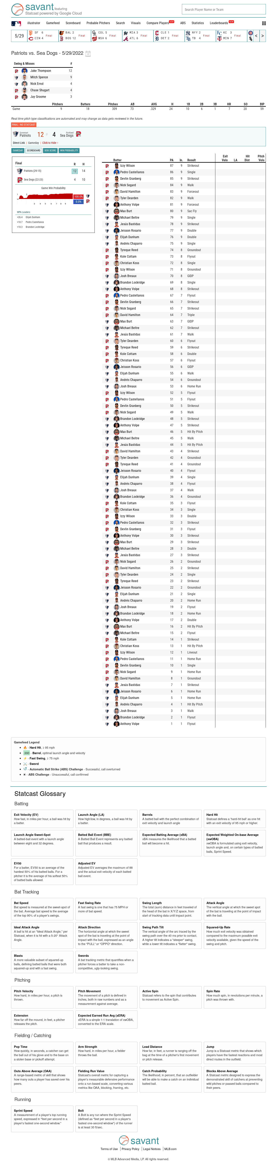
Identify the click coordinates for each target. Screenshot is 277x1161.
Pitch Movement (89, 991)
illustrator (33, 23)
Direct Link (19, 143)
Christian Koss (129, 263)
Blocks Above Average (222, 1071)
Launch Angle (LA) (91, 815)
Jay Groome (38, 97)
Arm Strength (87, 1047)
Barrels (147, 815)
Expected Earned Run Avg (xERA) (101, 1015)
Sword (34, 764)
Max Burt (126, 211)
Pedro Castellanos (132, 172)
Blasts (18, 956)
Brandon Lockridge (132, 282)
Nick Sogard (128, 185)
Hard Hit (35, 747)
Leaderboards (221, 23)
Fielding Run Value (91, 1071)
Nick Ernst (37, 84)
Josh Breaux (128, 276)
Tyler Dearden (129, 198)
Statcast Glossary (40, 793)
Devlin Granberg (130, 179)
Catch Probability (154, 1071)
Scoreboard (73, 23)
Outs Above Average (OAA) (33, 1071)
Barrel (36, 753)
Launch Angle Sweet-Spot (32, 835)
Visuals (136, 23)
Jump (210, 1047)
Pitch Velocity (23, 991)
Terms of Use (110, 1149)
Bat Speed (21, 903)
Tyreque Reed (129, 250)
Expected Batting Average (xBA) (164, 835)
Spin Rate (213, 991)
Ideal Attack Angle (26, 927)
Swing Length (152, 903)
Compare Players (158, 23)
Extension (21, 1015)
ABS (183, 23)
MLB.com (170, 1149)
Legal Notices (152, 1149)
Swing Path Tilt (153, 927)
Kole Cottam (128, 256)
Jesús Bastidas (130, 224)
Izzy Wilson (127, 166)
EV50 (17, 863)
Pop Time (20, 1047)
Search (120, 23)
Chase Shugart (39, 90)
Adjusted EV (87, 863)
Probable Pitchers (98, 23)
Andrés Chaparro (131, 243)
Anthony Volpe (129, 204)
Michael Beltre (129, 217)
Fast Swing (37, 758)
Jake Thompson (40, 71)
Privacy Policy (131, 1149)
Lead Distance (152, 1047)
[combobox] (224, 9)
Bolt (81, 1110)
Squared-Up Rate (218, 927)
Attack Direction (89, 927)
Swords (83, 956)
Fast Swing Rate (89, 903)
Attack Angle (215, 903)
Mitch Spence (39, 77)
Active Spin (150, 991)
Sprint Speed (23, 1110)
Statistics (198, 23)
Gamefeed (53, 23)
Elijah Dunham (129, 237)
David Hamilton (130, 192)
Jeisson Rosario (130, 230)
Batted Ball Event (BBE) (94, 835)
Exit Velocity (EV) (26, 815)
